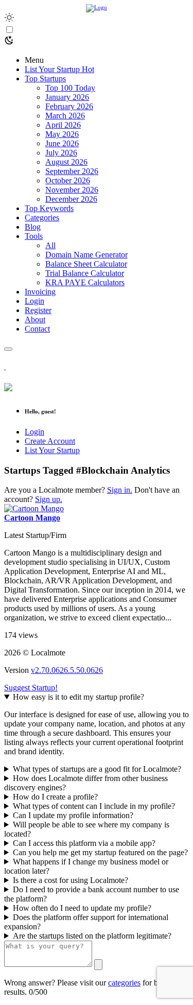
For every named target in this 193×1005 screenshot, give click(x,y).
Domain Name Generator (86, 254)
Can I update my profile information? (73, 815)
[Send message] (98, 964)
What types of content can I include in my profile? (94, 806)
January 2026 (67, 97)
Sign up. (48, 499)
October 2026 (67, 180)
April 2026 (63, 124)
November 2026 (71, 189)
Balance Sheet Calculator (86, 263)
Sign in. (119, 490)
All (50, 245)
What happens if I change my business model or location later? (86, 866)
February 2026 (69, 106)
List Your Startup (52, 450)
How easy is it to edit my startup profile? (78, 696)
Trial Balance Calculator (84, 273)
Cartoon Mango (32, 517)
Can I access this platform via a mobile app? (84, 843)
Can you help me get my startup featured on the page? (100, 852)
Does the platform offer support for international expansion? (86, 922)
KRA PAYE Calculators (85, 282)
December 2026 (71, 199)
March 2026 (65, 115)
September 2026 (71, 171)
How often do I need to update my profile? (82, 908)
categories (124, 982)
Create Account (50, 441)
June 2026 (62, 143)
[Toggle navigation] (8, 349)
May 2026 (62, 134)
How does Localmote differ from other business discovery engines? (86, 783)
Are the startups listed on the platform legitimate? (92, 935)
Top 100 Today (70, 87)
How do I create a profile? (55, 796)
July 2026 (61, 152)
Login (34, 431)
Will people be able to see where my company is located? (86, 829)
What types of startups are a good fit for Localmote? (97, 769)
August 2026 (66, 162)
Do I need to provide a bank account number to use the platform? (91, 894)
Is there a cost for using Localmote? (70, 880)
